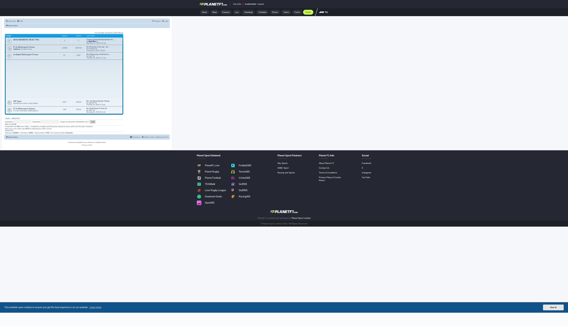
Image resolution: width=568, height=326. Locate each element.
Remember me (82, 122)
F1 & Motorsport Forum (24, 47)
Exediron (92, 49)
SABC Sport (283, 168)
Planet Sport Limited (301, 218)
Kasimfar (69, 133)
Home (204, 12)
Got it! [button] (553, 307)
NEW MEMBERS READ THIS (26, 40)
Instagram (366, 172)
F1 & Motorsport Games (24, 109)
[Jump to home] (213, 4)
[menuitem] (20, 21)
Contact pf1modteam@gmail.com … (100, 39)
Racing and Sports (286, 172)
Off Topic (17, 101)
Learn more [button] (95, 307)
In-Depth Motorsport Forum (25, 54)
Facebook (366, 163)
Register (16, 118)
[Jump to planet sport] (249, 4)
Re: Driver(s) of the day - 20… (97, 47)
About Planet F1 (326, 163)
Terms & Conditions (328, 172)
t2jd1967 (92, 103)
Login (7, 118)
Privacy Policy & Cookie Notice (330, 178)
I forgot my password (67, 122)
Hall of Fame (27, 49)
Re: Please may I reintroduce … (98, 54)
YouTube (366, 177)
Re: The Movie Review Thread (97, 101)
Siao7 (91, 56)
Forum (308, 12)
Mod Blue (92, 41)
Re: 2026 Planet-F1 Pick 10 (96, 108)
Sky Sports (282, 163)
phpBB (79, 142)
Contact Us (324, 168)
